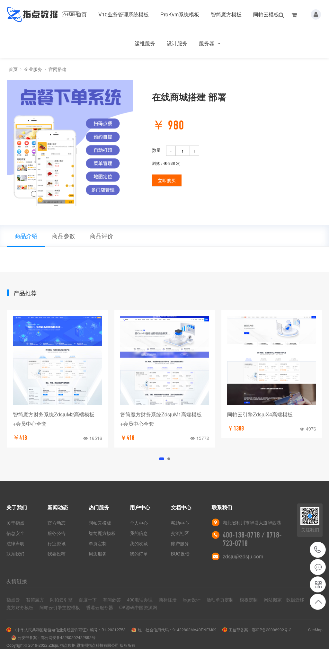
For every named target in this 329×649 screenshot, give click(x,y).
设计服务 (177, 43)
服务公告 (57, 533)
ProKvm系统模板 (179, 14)
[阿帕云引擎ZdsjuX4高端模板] (271, 360)
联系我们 (15, 553)
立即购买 (167, 180)
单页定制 (98, 543)
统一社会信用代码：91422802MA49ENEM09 (177, 629)
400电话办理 (140, 599)
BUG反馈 (180, 553)
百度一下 (88, 599)
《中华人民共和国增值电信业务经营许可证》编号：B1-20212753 (69, 629)
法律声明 (15, 543)
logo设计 (191, 599)
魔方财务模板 (19, 607)
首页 (81, 14)
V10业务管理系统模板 (123, 14)
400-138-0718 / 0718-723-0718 (317, 550)
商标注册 (168, 599)
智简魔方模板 (226, 14)
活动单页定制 (220, 599)
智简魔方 (35, 599)
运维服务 (145, 43)
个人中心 (139, 523)
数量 (156, 150)
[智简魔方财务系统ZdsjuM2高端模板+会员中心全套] (57, 360)
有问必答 (112, 599)
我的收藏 (139, 543)
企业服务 (33, 69)
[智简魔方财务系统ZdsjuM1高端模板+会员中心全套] (164, 360)
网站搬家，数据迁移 (284, 599)
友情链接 (16, 581)
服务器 (207, 43)
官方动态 (57, 523)
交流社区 (180, 533)
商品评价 (101, 235)
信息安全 (15, 533)
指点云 (13, 599)
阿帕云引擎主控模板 (60, 607)
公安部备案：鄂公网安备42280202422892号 (56, 637)
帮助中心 (180, 523)
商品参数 (63, 235)
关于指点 (15, 523)
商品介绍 (26, 235)
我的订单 (139, 553)
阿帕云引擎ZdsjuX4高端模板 (260, 414)
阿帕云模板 (266, 14)
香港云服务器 (99, 607)
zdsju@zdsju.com (243, 556)
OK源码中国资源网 (138, 607)
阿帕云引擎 (61, 599)
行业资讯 (57, 543)
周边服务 (98, 553)
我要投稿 (57, 553)
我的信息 (139, 533)
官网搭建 (58, 69)
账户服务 (180, 543)
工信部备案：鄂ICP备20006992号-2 (260, 629)
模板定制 (249, 599)
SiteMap (315, 629)
